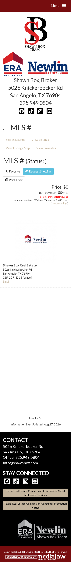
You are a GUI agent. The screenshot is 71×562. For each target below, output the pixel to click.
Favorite (14, 171)
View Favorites (46, 148)
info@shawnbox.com (20, 462)
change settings (59, 203)
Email (6, 281)
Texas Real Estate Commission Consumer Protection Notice (35, 505)
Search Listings (15, 139)
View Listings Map (18, 148)
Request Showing (39, 171)
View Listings (40, 139)
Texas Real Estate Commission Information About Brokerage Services (35, 493)
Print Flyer (15, 180)
